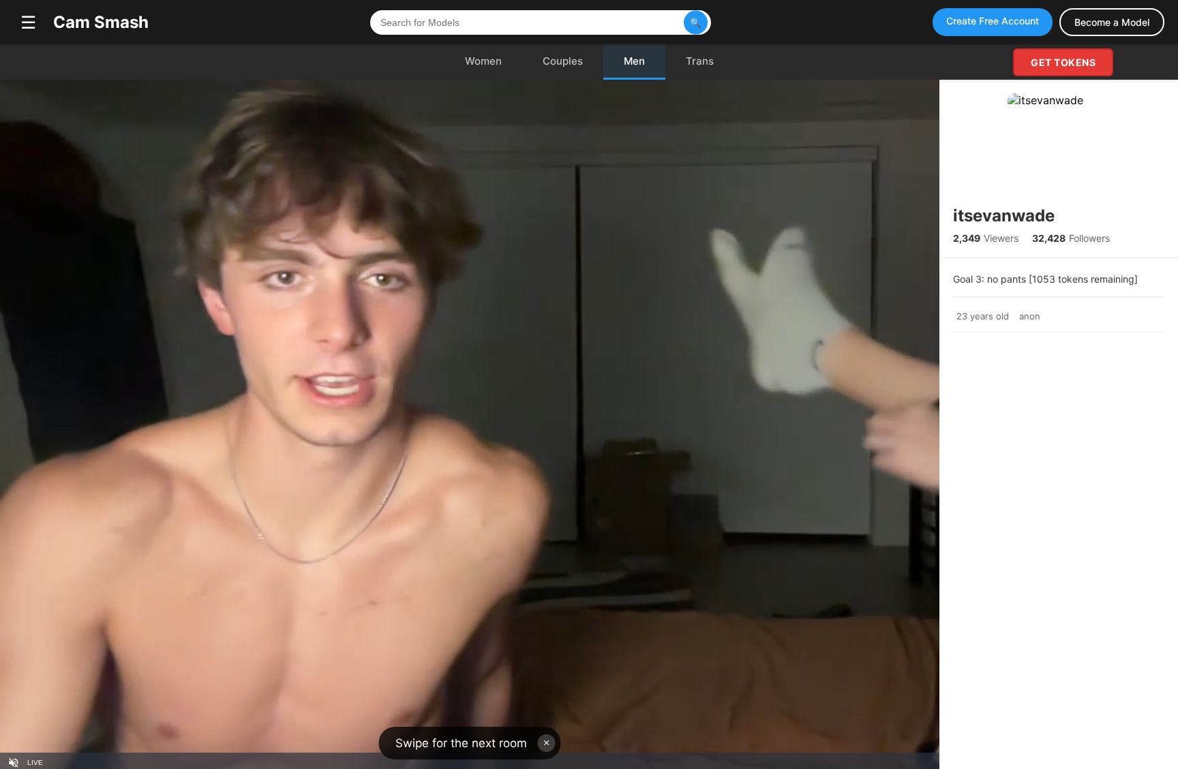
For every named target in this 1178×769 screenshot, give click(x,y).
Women (483, 60)
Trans (700, 60)
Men (634, 60)
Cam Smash (101, 22)
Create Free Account (992, 21)
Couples (563, 60)
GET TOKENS (1063, 62)
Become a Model (1111, 22)
